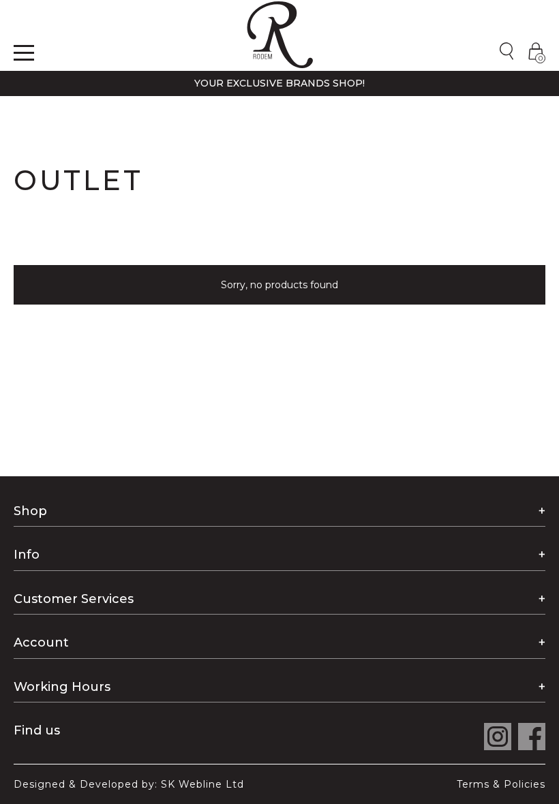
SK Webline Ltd (202, 784)
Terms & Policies (501, 784)
